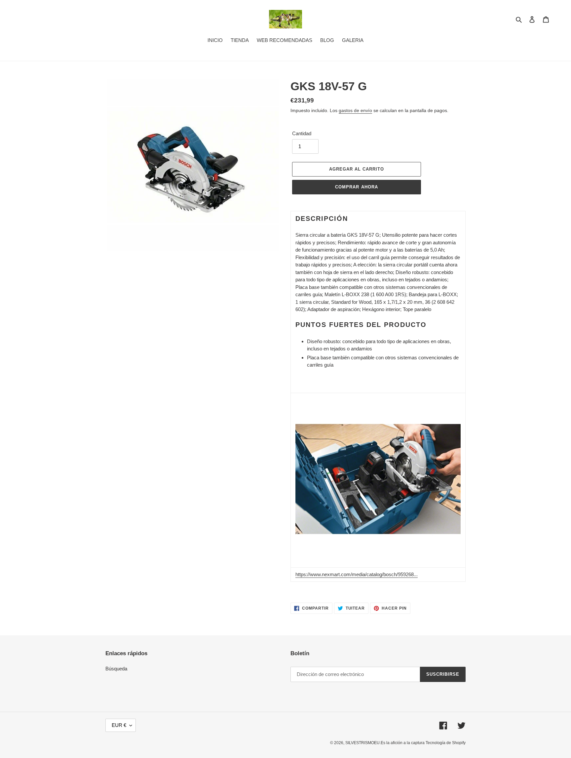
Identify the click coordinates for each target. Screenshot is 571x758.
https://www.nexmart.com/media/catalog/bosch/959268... (356, 574)
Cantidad (301, 133)
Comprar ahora (356, 186)
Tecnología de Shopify (446, 742)
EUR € (119, 725)
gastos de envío (355, 110)
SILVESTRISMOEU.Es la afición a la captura (385, 742)
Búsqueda (116, 668)
